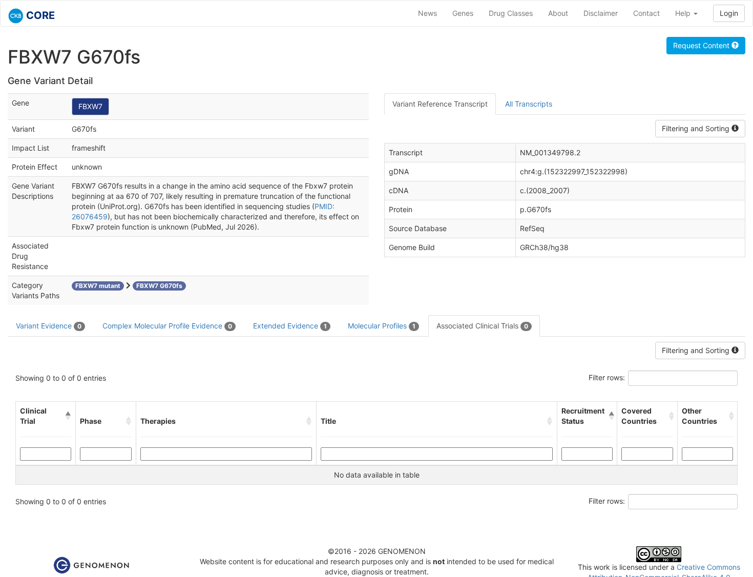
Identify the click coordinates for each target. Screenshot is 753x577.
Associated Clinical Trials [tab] (482, 325)
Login (729, 13)
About (558, 13)
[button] (68, 416)
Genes (462, 13)
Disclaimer (600, 13)
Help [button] (684, 13)
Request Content (702, 45)
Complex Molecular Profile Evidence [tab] (167, 325)
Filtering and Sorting (696, 128)
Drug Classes (511, 13)
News (427, 13)
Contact (646, 13)
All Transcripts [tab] (528, 103)
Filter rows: (607, 377)
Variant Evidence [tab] (48, 325)
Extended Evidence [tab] (290, 325)
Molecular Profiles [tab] (381, 325)
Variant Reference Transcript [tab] (440, 103)
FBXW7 (90, 106)
